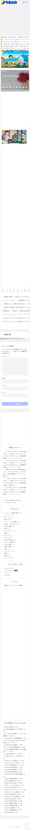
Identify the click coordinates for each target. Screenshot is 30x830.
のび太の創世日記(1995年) (12, 781)
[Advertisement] (15, 20)
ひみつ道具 (7, 544)
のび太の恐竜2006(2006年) (13, 754)
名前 (3, 378)
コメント (6, 356)
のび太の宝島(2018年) (11, 727)
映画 (5, 519)
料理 (5, 553)
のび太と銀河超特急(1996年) (13, 778)
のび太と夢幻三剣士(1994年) (13, 783)
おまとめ (7, 575)
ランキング (7, 551)
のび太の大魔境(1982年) (12, 808)
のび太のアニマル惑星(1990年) (14, 792)
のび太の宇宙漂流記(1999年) (13, 769)
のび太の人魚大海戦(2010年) (13, 745)
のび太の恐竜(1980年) (11, 812)
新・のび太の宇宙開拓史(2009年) (15, 747)
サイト (4, 392)
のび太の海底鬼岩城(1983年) (13, 805)
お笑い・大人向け (10, 524)
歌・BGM (7, 517)
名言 (5, 549)
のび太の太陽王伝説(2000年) (13, 767)
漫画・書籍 (7, 546)
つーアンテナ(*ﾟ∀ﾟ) (11, 570)
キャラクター (8, 531)
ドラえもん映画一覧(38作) (12, 500)
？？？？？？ (14, 494)
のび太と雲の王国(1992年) (12, 787)
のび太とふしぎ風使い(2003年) (14, 760)
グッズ (6, 535)
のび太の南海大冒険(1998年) (13, 772)
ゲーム (6, 537)
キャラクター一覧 (10, 502)
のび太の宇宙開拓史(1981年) (13, 810)
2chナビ (7, 573)
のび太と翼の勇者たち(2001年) (14, 765)
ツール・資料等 (9, 542)
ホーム (3, 71)
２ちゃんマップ (9, 568)
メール (4, 385)
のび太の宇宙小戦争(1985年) (13, 801)
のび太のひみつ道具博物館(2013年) (15, 738)
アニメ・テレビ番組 (10, 522)
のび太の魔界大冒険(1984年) (13, 803)
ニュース (7, 558)
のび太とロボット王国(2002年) (14, 763)
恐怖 (5, 533)
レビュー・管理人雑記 (11, 513)
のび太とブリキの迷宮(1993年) (14, 785)
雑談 (5, 555)
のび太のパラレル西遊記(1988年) (14, 796)
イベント (7, 515)
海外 (5, 528)
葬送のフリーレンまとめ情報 (13, 585)
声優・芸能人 (8, 540)
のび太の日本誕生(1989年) (12, 794)
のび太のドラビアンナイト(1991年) (15, 790)
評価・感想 (7, 526)
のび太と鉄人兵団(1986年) (12, 799)
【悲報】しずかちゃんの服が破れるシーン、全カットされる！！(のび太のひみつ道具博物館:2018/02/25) (14, 472)
